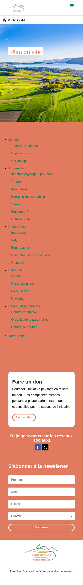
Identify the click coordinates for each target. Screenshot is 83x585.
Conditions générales (45, 571)
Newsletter (19, 298)
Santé (15, 204)
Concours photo (22, 283)
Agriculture (19, 189)
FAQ (14, 240)
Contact (27, 571)
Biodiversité (19, 212)
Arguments (16, 168)
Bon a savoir (20, 248)
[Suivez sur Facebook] (38, 447)
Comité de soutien (24, 327)
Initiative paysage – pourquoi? (32, 174)
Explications (20, 153)
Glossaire (18, 263)
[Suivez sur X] (45, 447)
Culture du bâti (21, 219)
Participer (15, 270)
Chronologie (19, 161)
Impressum (66, 571)
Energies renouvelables (28, 197)
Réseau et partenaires (24, 306)
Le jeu (15, 276)
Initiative (14, 140)
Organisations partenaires (29, 319)
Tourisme (17, 182)
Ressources (17, 227)
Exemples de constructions (30, 255)
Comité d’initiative (24, 312)
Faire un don (20, 291)
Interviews (18, 233)
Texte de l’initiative (24, 146)
